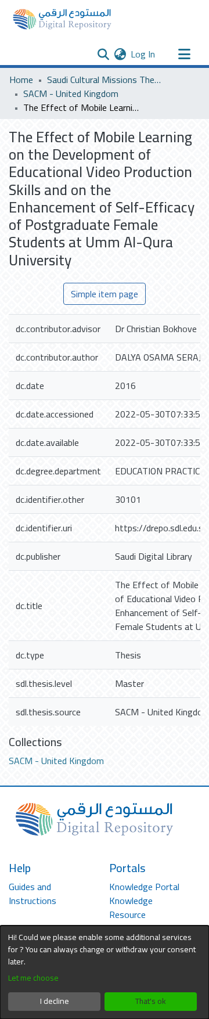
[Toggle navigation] (184, 54)
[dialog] (104, 972)
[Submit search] (103, 54)
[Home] (62, 19)
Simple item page (104, 294)
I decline (54, 1001)
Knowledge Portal (144, 887)
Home (21, 80)
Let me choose (33, 978)
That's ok (150, 1001)
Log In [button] (143, 54)
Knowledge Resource (131, 907)
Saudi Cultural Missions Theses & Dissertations (105, 80)
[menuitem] (120, 54)
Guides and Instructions (32, 894)
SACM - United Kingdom (70, 93)
